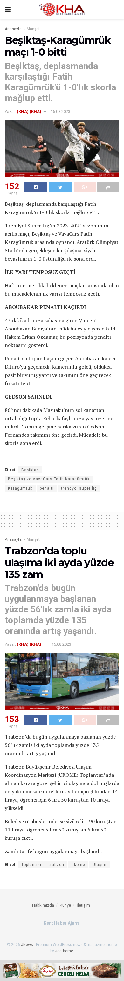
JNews (27, 945)
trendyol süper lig (79, 488)
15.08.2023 (60, 111)
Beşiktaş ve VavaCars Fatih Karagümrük (49, 479)
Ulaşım (100, 864)
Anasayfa (13, 29)
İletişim (83, 905)
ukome (78, 864)
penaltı (47, 488)
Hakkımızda (43, 905)
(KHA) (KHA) (29, 111)
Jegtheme (64, 951)
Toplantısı (31, 864)
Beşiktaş (30, 470)
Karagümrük (20, 488)
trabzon (56, 864)
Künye (65, 905)
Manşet (33, 29)
